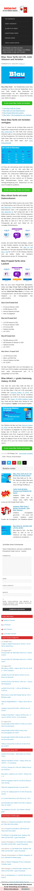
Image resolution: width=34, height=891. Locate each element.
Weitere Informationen (11, 889)
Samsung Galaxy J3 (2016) (19, 392)
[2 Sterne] (3, 453)
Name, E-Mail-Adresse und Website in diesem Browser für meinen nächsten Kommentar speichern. (17, 603)
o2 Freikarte (7, 625)
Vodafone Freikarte (9, 620)
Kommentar (6, 555)
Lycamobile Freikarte (9, 633)
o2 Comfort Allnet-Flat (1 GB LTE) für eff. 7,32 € (15, 798)
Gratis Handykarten (12, 43)
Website (5, 592)
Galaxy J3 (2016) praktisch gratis (21, 399)
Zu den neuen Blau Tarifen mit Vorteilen (17, 103)
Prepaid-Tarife (10, 38)
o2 (24, 63)
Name (5, 578)
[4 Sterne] (5, 453)
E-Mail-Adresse (8, 585)
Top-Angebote (10, 19)
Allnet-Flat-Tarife (11, 28)
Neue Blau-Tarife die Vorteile (11, 108)
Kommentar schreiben (26, 453)
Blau (21, 63)
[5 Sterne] (6, 453)
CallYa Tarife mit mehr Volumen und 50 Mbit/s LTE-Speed (22, 491)
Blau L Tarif (4, 252)
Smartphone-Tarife (11, 33)
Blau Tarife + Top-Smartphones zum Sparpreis (17, 115)
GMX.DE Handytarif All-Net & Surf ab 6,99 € (14, 787)
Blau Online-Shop (6, 132)
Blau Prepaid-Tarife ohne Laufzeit (13, 113)
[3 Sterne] (4, 453)
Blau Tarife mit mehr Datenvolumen (14, 110)
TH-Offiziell (4, 835)
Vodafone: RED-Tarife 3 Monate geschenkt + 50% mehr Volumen (21, 508)
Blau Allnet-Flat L (6, 207)
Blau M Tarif (28, 247)
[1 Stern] (1, 453)
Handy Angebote (11, 23)
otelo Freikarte (7, 629)
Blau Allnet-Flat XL (7, 212)
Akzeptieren (25, 889)
